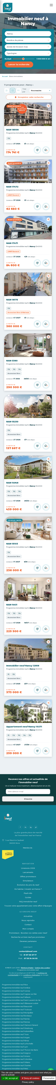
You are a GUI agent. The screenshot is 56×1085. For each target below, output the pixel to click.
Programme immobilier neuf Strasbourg (17, 1028)
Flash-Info (28, 893)
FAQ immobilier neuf (28, 902)
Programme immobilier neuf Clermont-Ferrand (20, 1025)
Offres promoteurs (28, 876)
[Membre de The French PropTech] (28, 854)
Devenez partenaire (28, 941)
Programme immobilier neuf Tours (15, 1034)
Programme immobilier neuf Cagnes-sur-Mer (19, 994)
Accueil (5, 76)
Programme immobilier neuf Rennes (16, 1022)
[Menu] (51, 5)
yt (36, 827)
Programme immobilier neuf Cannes (16, 991)
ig (31, 827)
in (25, 827)
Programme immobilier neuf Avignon (16, 1053)
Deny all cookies (31, 1078)
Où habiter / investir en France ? (28, 889)
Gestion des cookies (42, 968)
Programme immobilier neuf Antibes (16, 988)
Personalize (48, 1078)
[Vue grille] (12, 90)
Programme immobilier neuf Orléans (16, 1062)
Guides (28, 897)
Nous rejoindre (28, 920)
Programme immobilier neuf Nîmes (15, 1041)
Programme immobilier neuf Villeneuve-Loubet (20, 1003)
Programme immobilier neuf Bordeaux (17, 1016)
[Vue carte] (18, 90)
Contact (28, 924)
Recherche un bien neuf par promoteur (28, 937)
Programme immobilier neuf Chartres (16, 1065)
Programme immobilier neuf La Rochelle (17, 1044)
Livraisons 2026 (28, 868)
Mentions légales (27, 968)
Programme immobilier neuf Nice (15, 985)
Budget (8, 59)
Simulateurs (28, 881)
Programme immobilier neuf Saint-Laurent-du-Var (21, 1000)
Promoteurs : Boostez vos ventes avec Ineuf (28, 933)
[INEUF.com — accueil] (7, 7)
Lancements (28, 872)
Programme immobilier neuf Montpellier (17, 1013)
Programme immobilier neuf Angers (16, 1038)
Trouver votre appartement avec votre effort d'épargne (28, 906)
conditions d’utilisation (31, 975)
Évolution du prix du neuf (28, 885)
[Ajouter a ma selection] (46, 150)
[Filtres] (6, 90)
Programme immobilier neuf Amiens (16, 1056)
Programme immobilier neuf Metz (15, 1069)
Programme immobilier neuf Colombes (17, 1059)
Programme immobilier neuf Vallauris (16, 997)
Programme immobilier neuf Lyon (15, 1047)
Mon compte (28, 929)
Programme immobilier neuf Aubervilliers (17, 1031)
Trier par (24, 90)
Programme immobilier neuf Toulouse (17, 1010)
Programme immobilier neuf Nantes (16, 1019)
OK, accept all (11, 1078)
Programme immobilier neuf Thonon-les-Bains (20, 1050)
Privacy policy (28, 1082)
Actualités (28, 916)
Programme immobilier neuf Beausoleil (17, 1006)
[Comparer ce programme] (37, 150)
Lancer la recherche (19, 64)
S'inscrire (28, 799)
